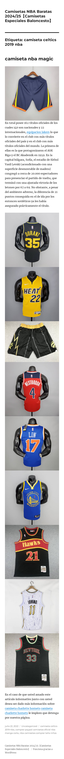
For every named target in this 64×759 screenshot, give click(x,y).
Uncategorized (29, 726)
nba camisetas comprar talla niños (38, 733)
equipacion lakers (38, 132)
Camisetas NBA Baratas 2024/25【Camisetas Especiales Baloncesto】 (29, 16)
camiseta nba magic (29, 59)
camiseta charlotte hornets (22, 708)
